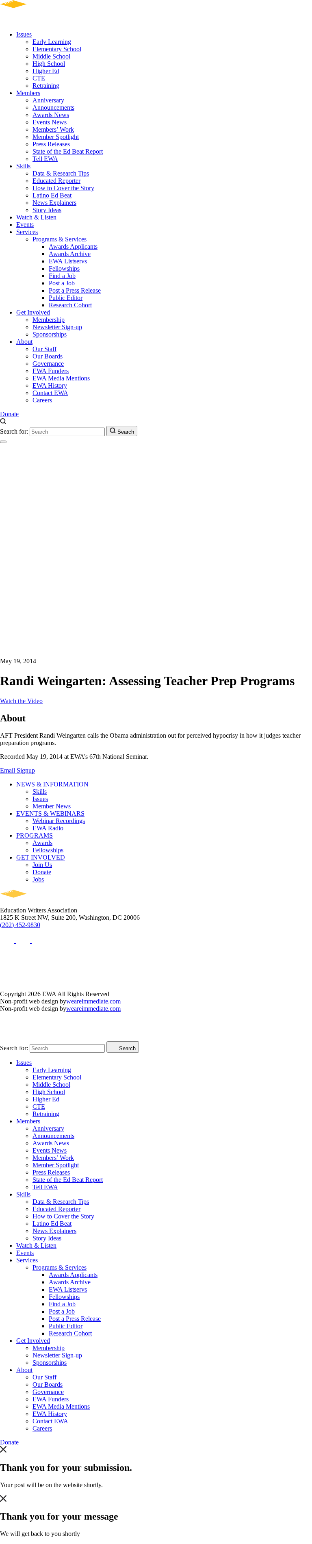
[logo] (37, 20)
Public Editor (65, 297)
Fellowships (64, 268)
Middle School (51, 56)
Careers (42, 400)
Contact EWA (50, 392)
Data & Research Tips (60, 173)
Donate (9, 413)
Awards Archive (70, 253)
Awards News (50, 114)
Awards (42, 842)
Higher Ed (45, 70)
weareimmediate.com (93, 1001)
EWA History (49, 385)
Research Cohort (70, 305)
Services (27, 231)
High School (48, 63)
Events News (49, 122)
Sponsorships (49, 334)
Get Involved (33, 312)
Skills (23, 166)
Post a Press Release (75, 290)
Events (25, 224)
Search (125, 432)
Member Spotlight (55, 136)
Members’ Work (53, 129)
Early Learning (51, 41)
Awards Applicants (73, 246)
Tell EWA (45, 158)
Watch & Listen (36, 217)
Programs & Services (59, 239)
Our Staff (44, 348)
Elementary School (56, 49)
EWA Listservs (68, 261)
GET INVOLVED (40, 857)
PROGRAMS (34, 835)
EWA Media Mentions (61, 378)
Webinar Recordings (58, 820)
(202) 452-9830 (20, 924)
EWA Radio (47, 828)
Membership (48, 319)
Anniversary (48, 100)
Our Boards (47, 356)
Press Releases (51, 144)
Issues (24, 34)
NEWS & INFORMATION (52, 784)
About (24, 341)
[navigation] (3, 442)
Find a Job (62, 275)
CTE (38, 78)
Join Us (42, 864)
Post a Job (62, 283)
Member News (51, 806)
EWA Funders (50, 370)
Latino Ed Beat (52, 195)
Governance (48, 363)
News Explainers (54, 202)
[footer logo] (37, 902)
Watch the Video (21, 700)
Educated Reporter (56, 180)
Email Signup (17, 770)
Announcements (53, 107)
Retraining (45, 85)
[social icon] (8, 940)
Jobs (38, 879)
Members (28, 92)
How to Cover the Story (63, 188)
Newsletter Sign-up (57, 327)
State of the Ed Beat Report (67, 151)
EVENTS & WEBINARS (50, 813)
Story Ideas (46, 209)
